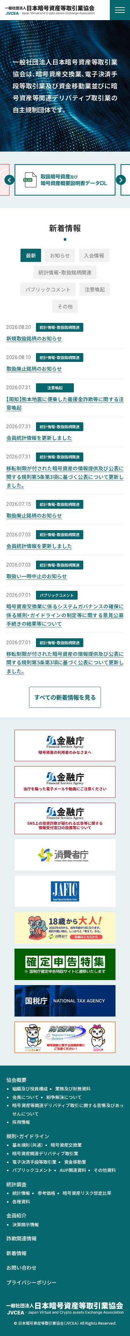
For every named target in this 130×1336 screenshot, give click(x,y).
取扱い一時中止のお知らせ (36, 576)
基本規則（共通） (27, 1145)
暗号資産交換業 (66, 1145)
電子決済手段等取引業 (34, 1162)
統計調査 (16, 1184)
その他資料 (105, 1170)
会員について (25, 1097)
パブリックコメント (48, 289)
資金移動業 (75, 1162)
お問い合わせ (21, 1267)
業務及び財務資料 (73, 1088)
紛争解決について (64, 1097)
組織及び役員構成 (30, 1088)
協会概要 (16, 1080)
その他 (65, 306)
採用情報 (21, 1122)
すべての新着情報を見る (65, 697)
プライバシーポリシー (31, 1282)
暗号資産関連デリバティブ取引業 (45, 1153)
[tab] (31, 255)
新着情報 (16, 1253)
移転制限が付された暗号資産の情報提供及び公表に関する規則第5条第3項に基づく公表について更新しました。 (65, 476)
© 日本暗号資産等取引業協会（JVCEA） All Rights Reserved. (65, 1323)
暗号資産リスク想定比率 (87, 1193)
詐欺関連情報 (21, 1238)
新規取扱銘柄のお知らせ (34, 338)
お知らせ (60, 255)
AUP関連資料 (73, 1170)
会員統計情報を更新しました (39, 437)
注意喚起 (95, 289)
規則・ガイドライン (27, 1136)
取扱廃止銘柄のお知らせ (34, 368)
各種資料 (21, 1201)
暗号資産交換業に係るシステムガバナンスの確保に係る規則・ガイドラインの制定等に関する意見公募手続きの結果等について (65, 614)
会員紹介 (16, 1215)
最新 (31, 255)
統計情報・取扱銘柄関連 (65, 272)
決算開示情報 (25, 1224)
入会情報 (94, 255)
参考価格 (46, 1193)
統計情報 (21, 1193)
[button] (9, 180)
